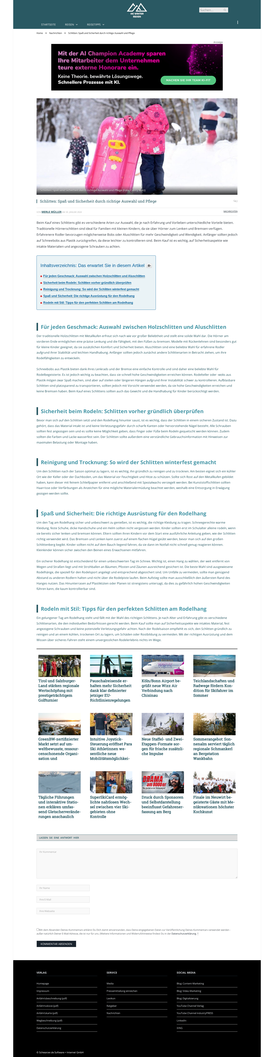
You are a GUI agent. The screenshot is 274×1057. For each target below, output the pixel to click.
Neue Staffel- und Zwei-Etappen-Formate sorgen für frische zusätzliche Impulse (163, 746)
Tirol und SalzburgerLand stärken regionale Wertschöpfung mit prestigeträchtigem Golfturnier (58, 690)
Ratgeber (112, 1005)
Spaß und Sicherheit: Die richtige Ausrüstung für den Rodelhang (89, 296)
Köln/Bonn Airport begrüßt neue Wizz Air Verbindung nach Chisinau (161, 688)
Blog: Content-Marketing (190, 983)
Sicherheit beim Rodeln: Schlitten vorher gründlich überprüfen (87, 282)
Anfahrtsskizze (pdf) (47, 1005)
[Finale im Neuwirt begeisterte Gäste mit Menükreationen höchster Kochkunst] (214, 782)
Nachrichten (230, 211)
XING (179, 1028)
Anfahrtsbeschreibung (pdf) (52, 998)
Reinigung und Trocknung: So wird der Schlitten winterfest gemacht (91, 289)
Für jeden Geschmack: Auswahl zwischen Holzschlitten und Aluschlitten (94, 276)
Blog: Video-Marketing (189, 991)
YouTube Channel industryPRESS (195, 1013)
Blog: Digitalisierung (187, 998)
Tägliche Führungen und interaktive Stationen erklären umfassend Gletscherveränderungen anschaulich (59, 807)
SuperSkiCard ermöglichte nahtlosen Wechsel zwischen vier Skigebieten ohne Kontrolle (110, 807)
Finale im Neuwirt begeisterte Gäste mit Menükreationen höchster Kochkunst (214, 804)
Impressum (43, 991)
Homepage (43, 983)
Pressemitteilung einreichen (122, 991)
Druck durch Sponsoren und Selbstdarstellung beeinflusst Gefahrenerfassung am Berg (163, 804)
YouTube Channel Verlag (190, 1005)
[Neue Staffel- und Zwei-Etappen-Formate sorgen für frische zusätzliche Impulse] (163, 724)
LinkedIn (181, 1020)
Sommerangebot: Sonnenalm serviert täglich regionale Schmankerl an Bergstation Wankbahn (214, 749)
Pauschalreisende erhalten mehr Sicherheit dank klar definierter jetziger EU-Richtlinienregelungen (110, 690)
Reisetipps (94, 24)
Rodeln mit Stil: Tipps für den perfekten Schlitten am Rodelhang (88, 302)
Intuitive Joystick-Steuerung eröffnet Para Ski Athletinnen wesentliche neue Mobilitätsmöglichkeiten (111, 749)
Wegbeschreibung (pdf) (49, 1020)
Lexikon (111, 998)
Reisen (69, 24)
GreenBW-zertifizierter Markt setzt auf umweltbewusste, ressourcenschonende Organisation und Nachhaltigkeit (58, 749)
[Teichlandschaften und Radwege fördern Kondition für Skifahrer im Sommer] (214, 666)
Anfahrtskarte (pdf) (47, 1013)
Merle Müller (52, 212)
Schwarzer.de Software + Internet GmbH (61, 1052)
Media (110, 983)
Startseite (48, 24)
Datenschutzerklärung (183, 933)
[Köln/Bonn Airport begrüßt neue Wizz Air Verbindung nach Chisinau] (163, 666)
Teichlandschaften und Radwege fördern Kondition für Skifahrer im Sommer (213, 688)
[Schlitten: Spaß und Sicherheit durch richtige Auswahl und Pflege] (137, 147)
